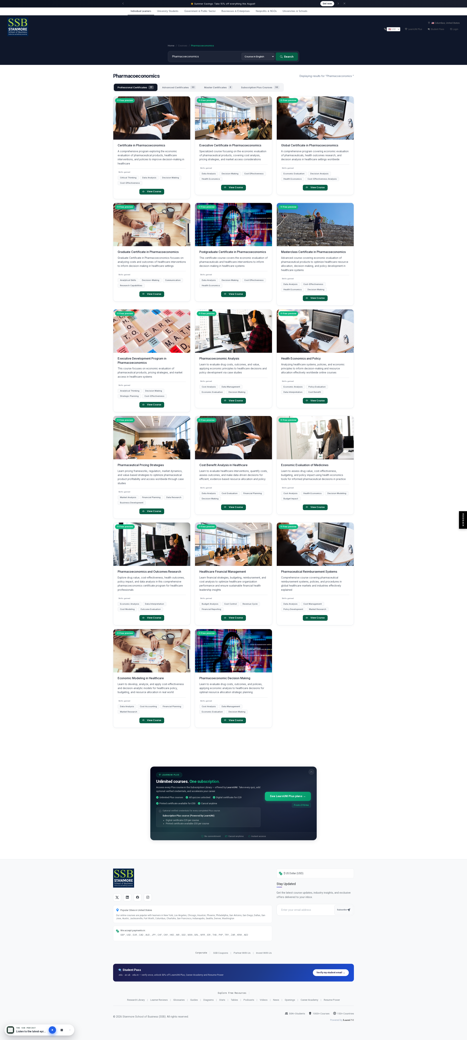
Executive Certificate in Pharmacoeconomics (230, 145)
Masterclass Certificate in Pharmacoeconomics (313, 252)
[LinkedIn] (127, 897)
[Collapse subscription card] (311, 772)
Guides (194, 999)
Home (171, 45)
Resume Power (332, 999)
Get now (327, 3)
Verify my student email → (331, 972)
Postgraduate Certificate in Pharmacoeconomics (232, 252)
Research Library (136, 999)
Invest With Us (264, 952)
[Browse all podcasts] (61, 1029)
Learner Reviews (159, 999)
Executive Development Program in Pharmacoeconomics (142, 360)
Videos (263, 999)
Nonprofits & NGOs (266, 11)
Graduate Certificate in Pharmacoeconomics (148, 252)
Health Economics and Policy (301, 358)
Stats (222, 999)
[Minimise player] (69, 1030)
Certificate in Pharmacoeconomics (141, 145)
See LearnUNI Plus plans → (288, 796)
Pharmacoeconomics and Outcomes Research (149, 571)
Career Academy (309, 999)
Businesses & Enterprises (235, 11)
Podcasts (249, 999)
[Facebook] (138, 897)
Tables (234, 999)
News (276, 999)
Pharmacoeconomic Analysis (219, 358)
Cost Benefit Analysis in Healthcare (223, 465)
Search (288, 56)
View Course (154, 191)
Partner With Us (242, 952)
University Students (168, 11)
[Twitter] (117, 897)
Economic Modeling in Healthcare (141, 678)
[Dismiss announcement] (344, 3)
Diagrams (208, 999)
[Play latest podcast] (52, 1030)
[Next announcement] (338, 3)
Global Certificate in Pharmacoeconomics (309, 145)
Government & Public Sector (200, 11)
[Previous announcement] (123, 3)
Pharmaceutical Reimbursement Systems (309, 571)
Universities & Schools (295, 11)
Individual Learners (141, 11)
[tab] (135, 87)
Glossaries (179, 999)
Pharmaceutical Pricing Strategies (141, 465)
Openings (290, 999)
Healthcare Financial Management (222, 571)
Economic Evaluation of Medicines (304, 465)
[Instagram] (148, 897)
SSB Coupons (220, 952)
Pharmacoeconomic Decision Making (224, 678)
